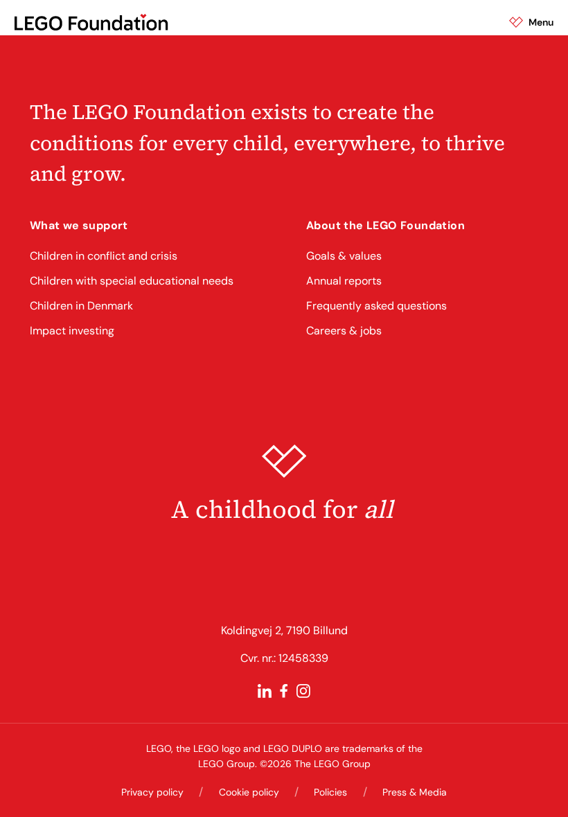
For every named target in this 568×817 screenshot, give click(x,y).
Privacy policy (152, 792)
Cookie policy (249, 792)
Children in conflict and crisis (103, 256)
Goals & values (344, 256)
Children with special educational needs (131, 280)
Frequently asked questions (376, 305)
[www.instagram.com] (303, 691)
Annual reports (344, 280)
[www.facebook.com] (284, 691)
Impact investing (72, 330)
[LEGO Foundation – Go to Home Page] (91, 22)
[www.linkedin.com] (265, 691)
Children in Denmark (81, 305)
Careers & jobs (344, 330)
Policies (330, 792)
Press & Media (414, 792)
